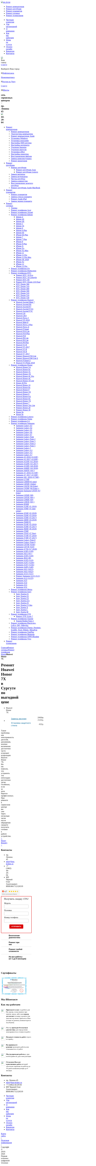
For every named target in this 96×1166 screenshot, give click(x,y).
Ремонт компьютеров (15, 6)
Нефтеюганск (8, 73)
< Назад (3, 839)
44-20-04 (6, 2)
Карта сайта (3, 1135)
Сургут (4, 86)
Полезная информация (6, 1141)
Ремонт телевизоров (14, 15)
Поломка (8, 910)
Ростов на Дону (9, 82)
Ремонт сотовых (13, 13)
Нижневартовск (8, 77)
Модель (7, 903)
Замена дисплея (18, 719)
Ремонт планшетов (14, 11)
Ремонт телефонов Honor (7, 652)
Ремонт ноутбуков (13, 9)
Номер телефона (11, 917)
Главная (4, 648)
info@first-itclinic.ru (10, 863)
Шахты (6, 90)
